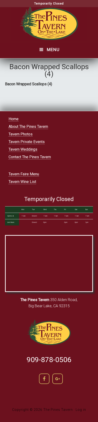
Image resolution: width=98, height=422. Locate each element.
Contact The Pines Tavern (30, 157)
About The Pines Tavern (28, 126)
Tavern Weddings (23, 149)
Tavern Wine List (22, 181)
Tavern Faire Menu (24, 174)
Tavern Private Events (27, 141)
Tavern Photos (21, 134)
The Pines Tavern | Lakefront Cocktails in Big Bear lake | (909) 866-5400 (49, 24)
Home (14, 119)
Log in (81, 410)
